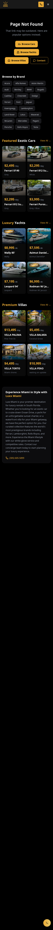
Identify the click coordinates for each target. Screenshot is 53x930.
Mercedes (22, 121)
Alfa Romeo (20, 83)
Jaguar (29, 102)
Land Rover (9, 114)
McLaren (8, 121)
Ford (18, 102)
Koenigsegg (9, 108)
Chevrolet (21, 96)
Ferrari (7, 102)
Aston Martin (37, 83)
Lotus (22, 114)
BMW (29, 89)
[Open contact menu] (47, 923)
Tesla (35, 127)
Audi (6, 89)
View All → (45, 140)
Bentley (17, 89)
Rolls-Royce (22, 127)
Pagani (36, 121)
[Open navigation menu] (48, 4)
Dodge (35, 96)
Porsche (8, 127)
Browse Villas (18, 60)
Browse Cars (28, 44)
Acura (7, 83)
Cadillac (8, 96)
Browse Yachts (28, 52)
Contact (41, 60)
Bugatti (40, 89)
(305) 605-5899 (16, 458)
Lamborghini (27, 108)
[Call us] (41, 4)
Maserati (35, 114)
